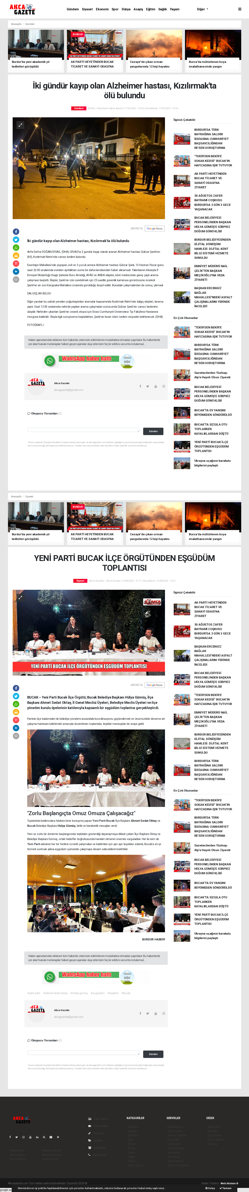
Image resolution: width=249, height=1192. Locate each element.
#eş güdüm (97, 993)
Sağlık (162, 9)
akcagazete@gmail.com (68, 389)
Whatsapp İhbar (51, 1154)
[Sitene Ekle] (59, 1137)
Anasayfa (16, 24)
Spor (115, 9)
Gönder (153, 431)
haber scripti (128, 1183)
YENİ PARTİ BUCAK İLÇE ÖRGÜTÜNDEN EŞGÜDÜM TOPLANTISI (211, 446)
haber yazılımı (96, 1183)
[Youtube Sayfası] (32, 1137)
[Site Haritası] (52, 1137)
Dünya (126, 9)
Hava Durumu (176, 1126)
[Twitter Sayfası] (18, 1137)
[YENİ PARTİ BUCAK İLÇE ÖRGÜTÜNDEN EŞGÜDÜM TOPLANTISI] (89, 632)
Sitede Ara (214, 1126)
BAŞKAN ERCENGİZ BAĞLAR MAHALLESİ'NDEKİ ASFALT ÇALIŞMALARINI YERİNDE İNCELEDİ (213, 297)
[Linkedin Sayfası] (39, 1137)
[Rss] (45, 1137)
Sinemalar (174, 1152)
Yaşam (174, 9)
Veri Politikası (18, 1159)
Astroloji (212, 1143)
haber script (159, 1183)
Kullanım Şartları (51, 1150)
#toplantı (112, 993)
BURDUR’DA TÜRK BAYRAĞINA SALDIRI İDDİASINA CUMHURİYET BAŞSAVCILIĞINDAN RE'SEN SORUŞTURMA (211, 139)
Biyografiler (214, 1135)
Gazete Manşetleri (179, 1165)
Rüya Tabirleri (216, 1139)
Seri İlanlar (174, 1156)
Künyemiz (99, 1147)
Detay (211, 1188)
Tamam (226, 1188)
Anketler (213, 1131)
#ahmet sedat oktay (55, 993)
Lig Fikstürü (174, 1143)
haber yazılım (144, 1183)
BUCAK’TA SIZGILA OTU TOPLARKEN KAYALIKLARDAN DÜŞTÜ (211, 429)
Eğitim (150, 9)
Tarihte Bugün (176, 1148)
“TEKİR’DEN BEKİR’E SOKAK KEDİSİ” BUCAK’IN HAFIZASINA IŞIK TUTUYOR (213, 160)
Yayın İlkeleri (17, 1154)
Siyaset (87, 9)
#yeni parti (33, 993)
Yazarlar (98, 1133)
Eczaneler (174, 1139)
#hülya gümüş (79, 993)
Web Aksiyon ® (229, 1183)
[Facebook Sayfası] (11, 1137)
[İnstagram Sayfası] (25, 1137)
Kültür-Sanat (135, 1165)
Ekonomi (102, 9)
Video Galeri (101, 1126)
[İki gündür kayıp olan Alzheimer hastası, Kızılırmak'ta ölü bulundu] (89, 167)
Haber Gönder (50, 1159)
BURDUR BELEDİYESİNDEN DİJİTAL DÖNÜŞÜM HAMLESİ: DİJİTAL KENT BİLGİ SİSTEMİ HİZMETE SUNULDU (212, 249)
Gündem (73, 9)
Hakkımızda (17, 1150)
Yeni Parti (99, 820)
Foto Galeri (100, 1118)
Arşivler (98, 1140)
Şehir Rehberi (176, 1161)
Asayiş (138, 9)
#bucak (126, 993)
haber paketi (112, 1183)
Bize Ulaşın (99, 1154)
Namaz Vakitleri (177, 1135)
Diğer (201, 9)
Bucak (110, 820)
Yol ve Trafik (175, 1131)
